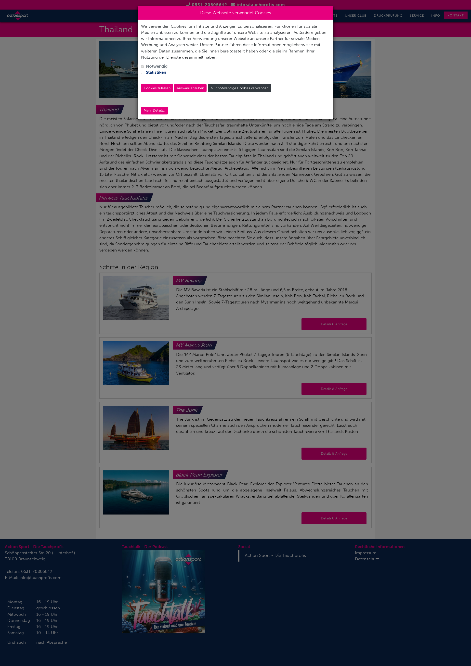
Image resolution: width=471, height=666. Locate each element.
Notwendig (157, 66)
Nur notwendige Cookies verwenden (239, 88)
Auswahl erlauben (190, 88)
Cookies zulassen (157, 88)
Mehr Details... (154, 110)
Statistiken (156, 72)
